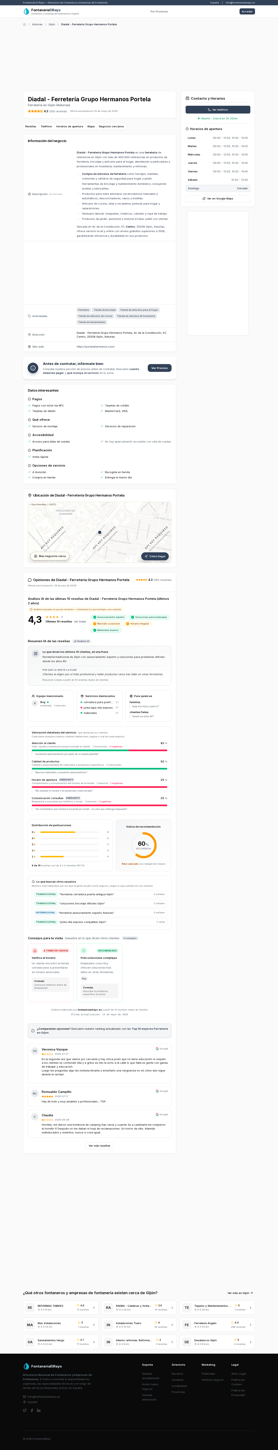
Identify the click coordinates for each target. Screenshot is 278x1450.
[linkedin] (39, 1410)
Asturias (37, 24)
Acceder (247, 11)
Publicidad (208, 1373)
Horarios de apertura (69, 126)
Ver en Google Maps (220, 198)
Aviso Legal (238, 1373)
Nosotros (177, 1373)
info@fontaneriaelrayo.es (240, 2)
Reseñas (30, 126)
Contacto (178, 1379)
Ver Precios (159, 368)
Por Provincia (159, 11)
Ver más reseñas (99, 1145)
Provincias (178, 1392)
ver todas (80, 621)
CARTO (52, 504)
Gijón (52, 24)
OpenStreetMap (38, 504)
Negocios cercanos (111, 126)
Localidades (179, 1385)
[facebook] (32, 1410)
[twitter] (25, 1410)
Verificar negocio (213, 1379)
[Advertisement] (139, 57)
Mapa (91, 126)
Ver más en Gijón (238, 1293)
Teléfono (46, 126)
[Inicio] (24, 24)
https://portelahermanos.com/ (96, 346)
